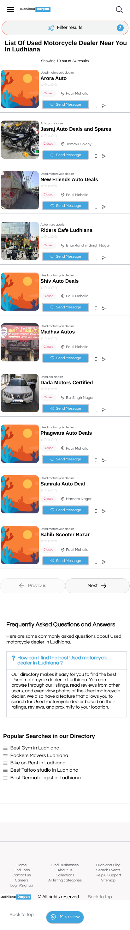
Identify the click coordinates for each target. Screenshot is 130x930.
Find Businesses (65, 865)
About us (65, 870)
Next (93, 586)
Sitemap (108, 880)
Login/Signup (21, 885)
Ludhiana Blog (108, 865)
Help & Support (108, 875)
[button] (95, 105)
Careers (21, 880)
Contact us (22, 875)
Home (22, 865)
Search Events (108, 870)
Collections (65, 875)
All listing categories (65, 880)
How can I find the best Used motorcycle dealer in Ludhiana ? (62, 661)
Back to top (100, 897)
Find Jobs (22, 870)
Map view (70, 917)
